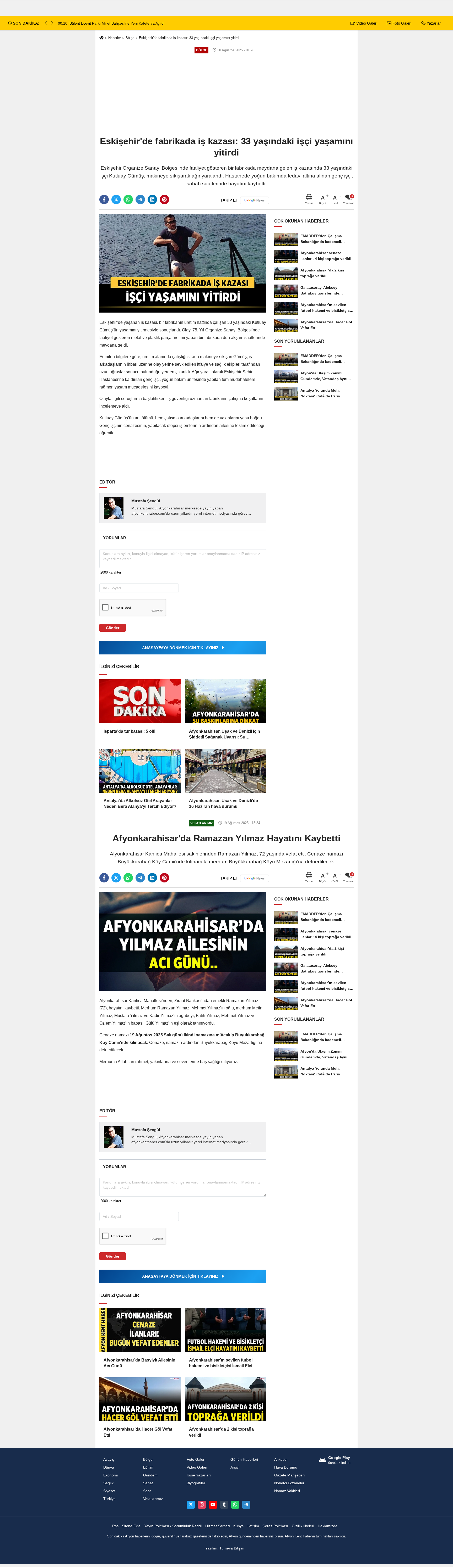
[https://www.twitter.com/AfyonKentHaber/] (191, 1505)
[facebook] (104, 199)
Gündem (150, 1475)
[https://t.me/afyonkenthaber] (246, 1505)
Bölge (130, 38)
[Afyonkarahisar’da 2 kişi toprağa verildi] (225, 1399)
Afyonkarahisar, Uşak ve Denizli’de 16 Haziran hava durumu (223, 803)
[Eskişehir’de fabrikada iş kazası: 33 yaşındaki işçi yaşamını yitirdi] (182, 263)
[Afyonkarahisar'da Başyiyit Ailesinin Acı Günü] (140, 1330)
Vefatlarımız (153, 1499)
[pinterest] (164, 199)
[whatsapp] (128, 199)
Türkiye (109, 1499)
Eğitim (148, 1467)
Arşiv (234, 1467)
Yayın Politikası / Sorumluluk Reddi (173, 1526)
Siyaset (109, 1491)
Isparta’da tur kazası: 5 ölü (129, 731)
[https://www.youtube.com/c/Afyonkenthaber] (213, 1505)
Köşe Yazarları (199, 1475)
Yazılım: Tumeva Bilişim (224, 1548)
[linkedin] (152, 199)
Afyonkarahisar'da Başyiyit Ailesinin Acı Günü (139, 1363)
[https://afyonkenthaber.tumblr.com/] (224, 1505)
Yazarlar (433, 23)
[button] (52, 23)
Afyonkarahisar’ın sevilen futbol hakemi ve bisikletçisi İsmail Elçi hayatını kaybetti (220, 1363)
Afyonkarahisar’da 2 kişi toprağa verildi (221, 1432)
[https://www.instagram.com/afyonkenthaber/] (202, 1505)
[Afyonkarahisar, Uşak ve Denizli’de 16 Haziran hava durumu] (225, 771)
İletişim (253, 1526)
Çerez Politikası (275, 1526)
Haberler (114, 38)
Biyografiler (196, 1483)
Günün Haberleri (244, 1460)
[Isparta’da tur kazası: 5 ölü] (140, 701)
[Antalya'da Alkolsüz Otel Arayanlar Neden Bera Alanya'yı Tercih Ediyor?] (140, 771)
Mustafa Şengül (145, 501)
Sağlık (108, 1483)
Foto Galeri (401, 23)
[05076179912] (235, 1505)
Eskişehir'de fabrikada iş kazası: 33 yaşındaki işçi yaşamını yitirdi (189, 38)
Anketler (281, 1460)
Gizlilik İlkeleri (303, 1526)
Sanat (148, 1483)
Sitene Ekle (131, 1526)
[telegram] (140, 199)
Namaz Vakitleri (287, 1491)
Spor (147, 1491)
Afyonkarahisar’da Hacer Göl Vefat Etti (138, 1432)
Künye (238, 1526)
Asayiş (108, 1460)
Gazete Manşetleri (289, 1475)
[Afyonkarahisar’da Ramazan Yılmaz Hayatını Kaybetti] (182, 941)
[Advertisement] (226, 94)
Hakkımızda (327, 1526)
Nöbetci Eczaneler (289, 1483)
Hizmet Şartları (217, 1526)
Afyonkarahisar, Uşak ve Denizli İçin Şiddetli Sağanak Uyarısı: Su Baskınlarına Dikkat (224, 734)
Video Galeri (366, 23)
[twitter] (116, 199)
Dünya (108, 1467)
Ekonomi (110, 1475)
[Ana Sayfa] (101, 38)
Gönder (112, 628)
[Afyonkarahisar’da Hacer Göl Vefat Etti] (140, 1399)
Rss (115, 1526)
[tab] (114, 538)
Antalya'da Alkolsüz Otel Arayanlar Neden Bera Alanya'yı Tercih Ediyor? (140, 803)
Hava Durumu (285, 1467)
